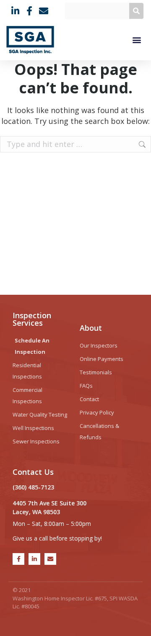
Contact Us (33, 472)
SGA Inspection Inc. (56, 590)
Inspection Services (32, 319)
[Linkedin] (34, 559)
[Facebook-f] (18, 559)
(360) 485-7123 (33, 487)
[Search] (136, 11)
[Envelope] (50, 559)
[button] (136, 40)
